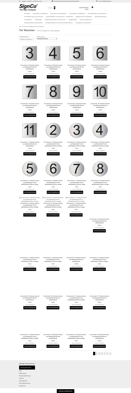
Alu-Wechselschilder (100, 16)
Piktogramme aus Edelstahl (84, 16)
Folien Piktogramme (86, 19)
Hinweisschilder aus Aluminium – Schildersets (59, 16)
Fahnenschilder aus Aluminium (33, 23)
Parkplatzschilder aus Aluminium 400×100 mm (59, 23)
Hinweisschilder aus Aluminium (97, 13)
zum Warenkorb (84, 7)
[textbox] (26, 39)
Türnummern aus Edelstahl (58, 13)
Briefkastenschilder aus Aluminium (55, 19)
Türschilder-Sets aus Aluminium (33, 16)
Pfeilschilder (38, 19)
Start (20, 26)
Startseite (27, 13)
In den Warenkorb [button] (29, 77)
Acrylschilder (28, 19)
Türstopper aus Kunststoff (83, 23)
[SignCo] (33, 7)
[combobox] (26, 39)
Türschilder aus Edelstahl (40, 13)
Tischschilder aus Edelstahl (77, 13)
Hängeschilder (72, 19)
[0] (91, 10)
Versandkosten (31, 73)
